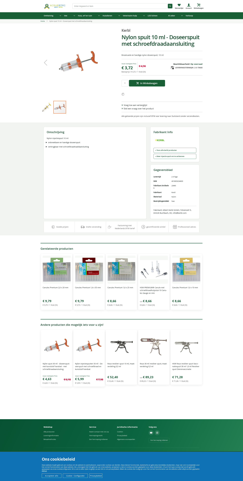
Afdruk (44, 471)
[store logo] (55, 6)
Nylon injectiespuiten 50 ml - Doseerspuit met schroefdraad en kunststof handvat (89, 366)
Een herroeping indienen (98, 439)
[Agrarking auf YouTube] (151, 432)
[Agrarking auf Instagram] (157, 432)
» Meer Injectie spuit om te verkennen (169, 156)
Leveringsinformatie (51, 435)
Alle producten (49, 432)
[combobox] (122, 6)
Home (42, 21)
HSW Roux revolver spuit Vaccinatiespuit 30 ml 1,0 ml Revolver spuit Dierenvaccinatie (185, 366)
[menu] (121, 15)
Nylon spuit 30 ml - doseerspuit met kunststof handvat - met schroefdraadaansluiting (56, 366)
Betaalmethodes (50, 439)
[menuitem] (52, 15)
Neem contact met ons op (99, 432)
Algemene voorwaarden (126, 439)
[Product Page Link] (57, 283)
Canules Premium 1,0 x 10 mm (185, 287)
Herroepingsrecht (96, 435)
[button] (45, 63)
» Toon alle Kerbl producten (166, 150)
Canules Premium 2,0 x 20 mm (55, 287)
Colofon (120, 432)
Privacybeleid (122, 435)
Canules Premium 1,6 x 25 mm (120, 287)
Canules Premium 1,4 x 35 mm (88, 287)
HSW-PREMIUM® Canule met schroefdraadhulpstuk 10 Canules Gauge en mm (153, 290)
